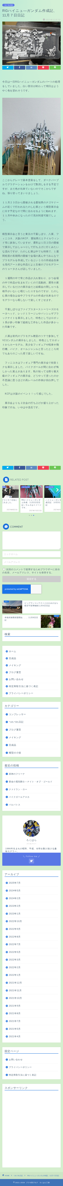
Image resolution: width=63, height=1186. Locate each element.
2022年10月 (15, 921)
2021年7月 (15, 1021)
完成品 (12, 658)
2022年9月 (15, 929)
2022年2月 (15, 967)
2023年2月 (15, 906)
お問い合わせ (16, 679)
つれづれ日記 (8, 5)
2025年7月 (15, 882)
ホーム (12, 651)
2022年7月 (15, 944)
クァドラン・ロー (18, 789)
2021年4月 (15, 1036)
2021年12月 (15, 982)
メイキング (15, 665)
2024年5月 (15, 890)
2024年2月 (15, 898)
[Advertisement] (31, 1129)
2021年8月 (15, 1013)
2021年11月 (15, 990)
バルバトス (14, 805)
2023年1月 (15, 913)
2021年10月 (15, 998)
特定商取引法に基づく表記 (23, 686)
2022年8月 (15, 936)
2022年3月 (15, 959)
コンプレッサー (17, 714)
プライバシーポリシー (21, 693)
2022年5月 (15, 952)
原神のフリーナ (17, 774)
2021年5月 (15, 1029)
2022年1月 (15, 975)
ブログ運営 (15, 672)
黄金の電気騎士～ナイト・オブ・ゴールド (30, 782)
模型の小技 (15, 752)
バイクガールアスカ (19, 797)
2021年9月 (15, 1005)
